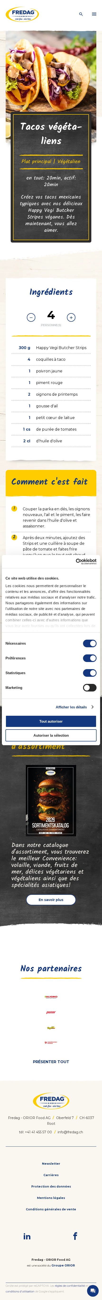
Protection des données (51, 1186)
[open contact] (93, 1291)
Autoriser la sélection (51, 735)
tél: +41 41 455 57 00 (35, 1132)
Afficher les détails (71, 707)
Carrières (51, 1175)
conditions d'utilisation (20, 1291)
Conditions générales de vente (51, 1209)
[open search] (81, 14)
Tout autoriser (51, 721)
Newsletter (51, 1163)
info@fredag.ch (70, 1132)
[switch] (90, 658)
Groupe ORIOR (63, 1265)
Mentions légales (51, 1198)
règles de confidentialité (70, 1285)
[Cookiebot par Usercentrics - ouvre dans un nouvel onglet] (76, 562)
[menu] (94, 14)
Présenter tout (51, 1062)
